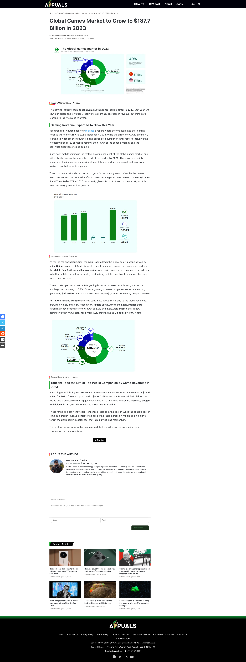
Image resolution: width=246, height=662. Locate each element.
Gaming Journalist (73, 463)
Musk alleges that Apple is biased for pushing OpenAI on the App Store (64, 603)
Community (72, 634)
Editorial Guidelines (141, 634)
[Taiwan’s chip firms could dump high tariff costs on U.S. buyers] (100, 589)
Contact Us (182, 634)
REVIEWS (154, 4)
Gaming (100, 440)
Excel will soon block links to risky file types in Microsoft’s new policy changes (134, 603)
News (60, 13)
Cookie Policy (102, 634)
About (61, 634)
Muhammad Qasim (57, 35)
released (90, 130)
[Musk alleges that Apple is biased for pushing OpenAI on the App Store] (65, 589)
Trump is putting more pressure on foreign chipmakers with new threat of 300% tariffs (134, 571)
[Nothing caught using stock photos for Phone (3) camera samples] (100, 557)
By (50, 35)
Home (54, 13)
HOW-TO (139, 4)
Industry (67, 13)
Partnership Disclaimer (163, 634)
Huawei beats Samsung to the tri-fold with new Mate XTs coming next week (64, 571)
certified (69, 38)
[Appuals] (56, 4)
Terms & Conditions (120, 634)
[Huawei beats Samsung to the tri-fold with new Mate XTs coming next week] (65, 557)
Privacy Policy (87, 634)
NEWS (168, 4)
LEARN (179, 4)
